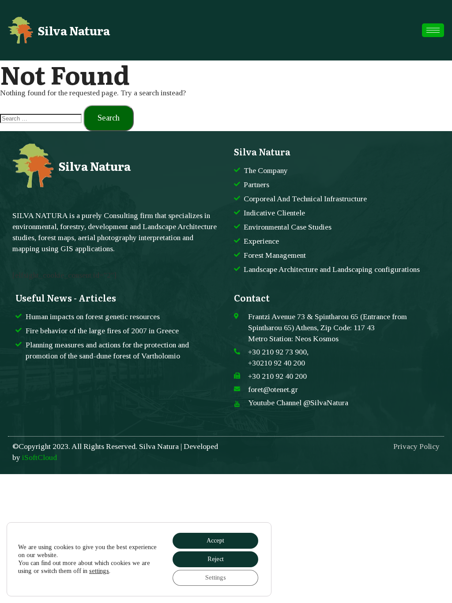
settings (99, 571)
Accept (215, 540)
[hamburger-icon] (433, 30)
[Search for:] (41, 117)
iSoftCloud (39, 457)
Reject (215, 559)
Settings (215, 577)
